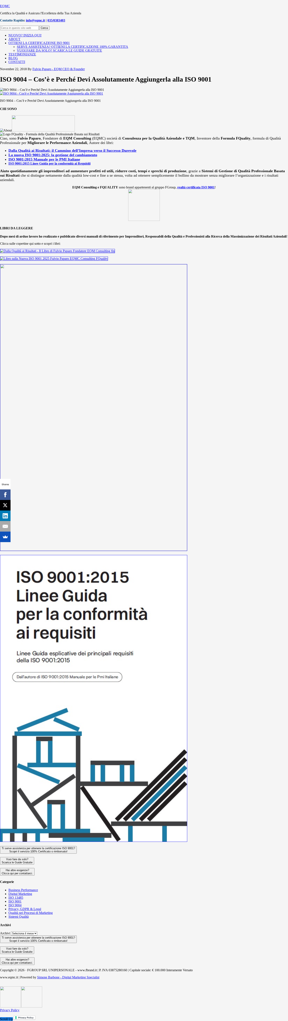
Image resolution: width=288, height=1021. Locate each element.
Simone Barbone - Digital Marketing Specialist (68, 977)
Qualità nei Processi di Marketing (30, 913)
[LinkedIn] (5, 515)
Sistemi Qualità (18, 916)
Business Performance (23, 890)
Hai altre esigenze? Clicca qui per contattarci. (17, 872)
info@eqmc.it (35, 20)
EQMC (5, 6)
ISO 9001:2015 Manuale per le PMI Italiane (44, 159)
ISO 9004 (15, 905)
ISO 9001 (15, 901)
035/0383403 (56, 20)
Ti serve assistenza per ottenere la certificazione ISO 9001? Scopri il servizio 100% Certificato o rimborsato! (38, 850)
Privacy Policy (9, 1010)
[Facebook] (5, 494)
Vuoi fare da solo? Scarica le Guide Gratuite (17, 861)
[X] (5, 505)
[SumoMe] (5, 537)
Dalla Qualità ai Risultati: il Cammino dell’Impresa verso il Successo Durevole (72, 150)
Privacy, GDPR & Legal (24, 909)
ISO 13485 (15, 897)
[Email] (5, 526)
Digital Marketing (20, 894)
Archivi (5, 933)
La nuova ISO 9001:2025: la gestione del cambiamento (52, 155)
